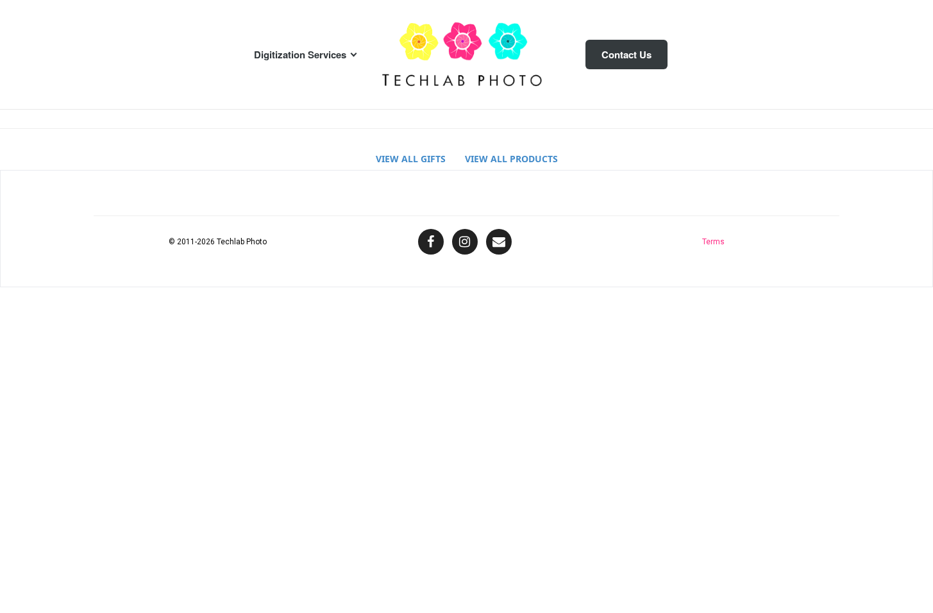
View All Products (511, 159)
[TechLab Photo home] (467, 54)
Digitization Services (300, 54)
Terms (713, 241)
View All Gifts (411, 159)
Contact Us (626, 54)
